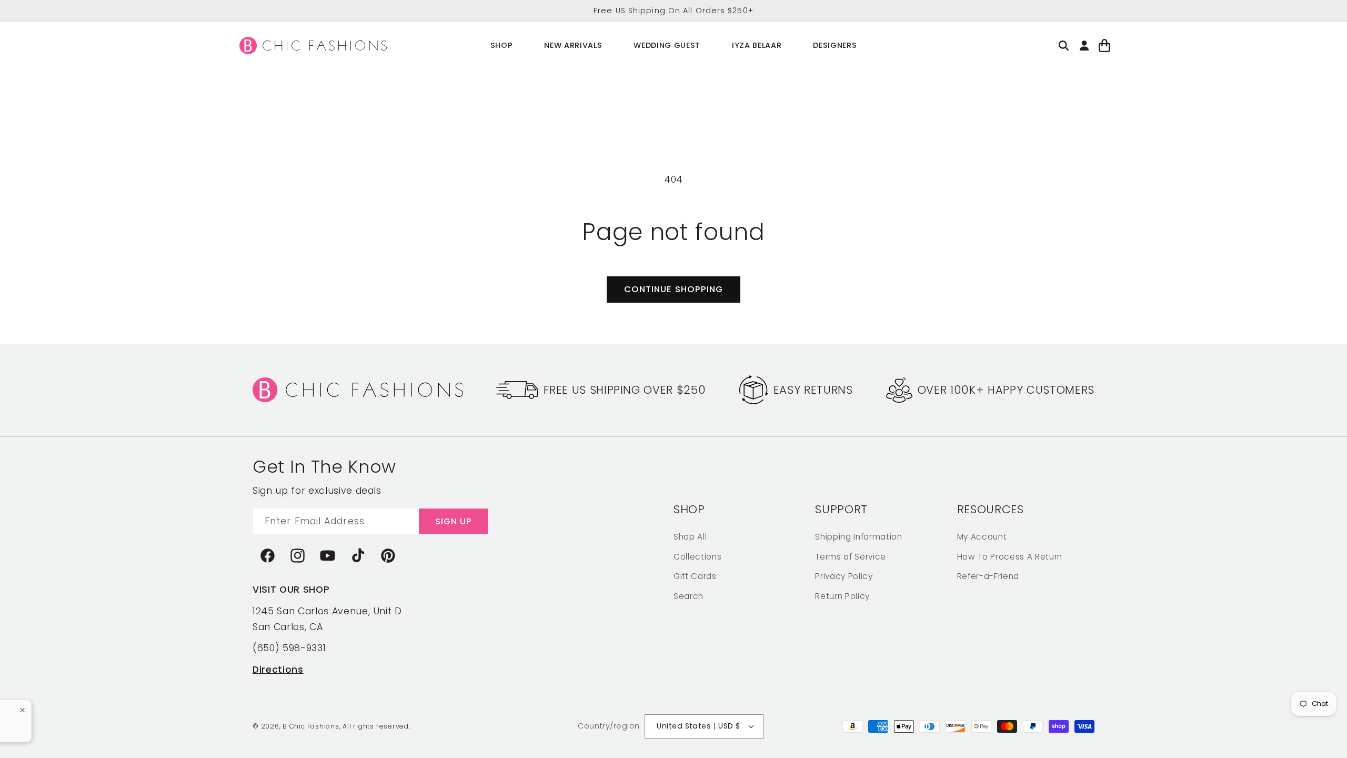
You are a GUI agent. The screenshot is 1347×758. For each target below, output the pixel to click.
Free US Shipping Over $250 (625, 389)
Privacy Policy (843, 576)
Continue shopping (673, 289)
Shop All (690, 536)
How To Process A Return (1009, 556)
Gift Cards (695, 576)
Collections (697, 556)
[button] (502, 45)
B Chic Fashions (311, 726)
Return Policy (842, 596)
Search (688, 596)
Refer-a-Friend (988, 576)
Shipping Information (858, 536)
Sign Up (454, 521)
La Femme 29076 (40, 717)
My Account (982, 536)
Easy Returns (813, 389)
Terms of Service (850, 556)
